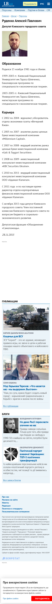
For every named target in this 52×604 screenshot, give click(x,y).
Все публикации (10, 406)
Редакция (6, 505)
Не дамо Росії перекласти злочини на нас (34, 423)
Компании (20, 10)
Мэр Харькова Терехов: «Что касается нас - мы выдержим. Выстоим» (24, 387)
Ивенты (5, 502)
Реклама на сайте (10, 499)
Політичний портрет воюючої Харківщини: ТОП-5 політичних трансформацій (32, 455)
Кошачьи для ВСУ (13, 336)
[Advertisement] (26, 269)
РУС (42, 4)
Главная (5, 16)
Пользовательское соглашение (15, 511)
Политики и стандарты (12, 508)
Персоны (6, 10)
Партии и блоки (36, 10)
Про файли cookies (10, 598)
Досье (14, 16)
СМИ (49, 10)
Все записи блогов (12, 480)
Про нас (5, 497)
